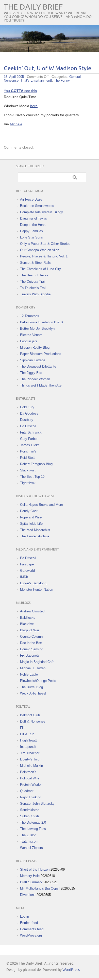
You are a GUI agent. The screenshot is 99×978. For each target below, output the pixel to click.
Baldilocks (27, 617)
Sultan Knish (29, 816)
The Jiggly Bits (31, 373)
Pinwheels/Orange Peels (38, 681)
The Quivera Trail (32, 281)
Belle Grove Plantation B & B (41, 322)
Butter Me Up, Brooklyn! (38, 328)
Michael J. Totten (32, 668)
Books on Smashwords (37, 206)
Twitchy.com (29, 841)
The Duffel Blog (31, 687)
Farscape (27, 564)
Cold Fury (27, 407)
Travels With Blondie (35, 294)
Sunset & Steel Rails (35, 263)
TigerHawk (28, 483)
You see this (20, 91)
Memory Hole (30, 876)
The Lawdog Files (33, 829)
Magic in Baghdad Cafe (37, 662)
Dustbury (26, 420)
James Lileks (30, 445)
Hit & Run (27, 734)
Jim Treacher (29, 753)
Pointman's (28, 451)
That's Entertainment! (36, 80)
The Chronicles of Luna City (40, 269)
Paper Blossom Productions (40, 354)
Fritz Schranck (31, 432)
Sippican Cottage (32, 360)
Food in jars (28, 341)
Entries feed (29, 923)
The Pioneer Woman (35, 379)
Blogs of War (29, 630)
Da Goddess (29, 413)
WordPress (71, 970)
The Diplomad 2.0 (33, 822)
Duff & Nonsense (32, 721)
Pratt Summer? (31, 882)
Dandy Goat (29, 511)
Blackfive (27, 624)
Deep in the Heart (33, 225)
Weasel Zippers (31, 848)
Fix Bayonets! (30, 655)
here (34, 106)
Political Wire (29, 778)
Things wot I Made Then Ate (40, 385)
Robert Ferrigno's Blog (36, 464)
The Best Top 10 (32, 477)
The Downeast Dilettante (38, 366)
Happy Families (31, 231)
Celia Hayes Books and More (41, 505)
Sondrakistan (29, 810)
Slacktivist (28, 470)
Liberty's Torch (30, 759)
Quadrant (27, 791)
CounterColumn (31, 636)
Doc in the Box (31, 643)
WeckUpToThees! (33, 693)
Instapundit (28, 747)
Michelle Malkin (31, 766)
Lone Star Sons (31, 237)
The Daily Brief (33, 7)
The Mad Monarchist (35, 530)
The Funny (62, 80)
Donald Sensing (31, 649)
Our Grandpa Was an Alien (39, 250)
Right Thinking (30, 797)
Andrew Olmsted (32, 611)
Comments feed (31, 929)
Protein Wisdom (31, 784)
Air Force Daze (31, 199)
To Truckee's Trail (33, 288)
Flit (22, 728)
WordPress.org (31, 935)
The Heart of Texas (34, 275)
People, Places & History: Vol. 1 (44, 256)
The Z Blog (28, 835)
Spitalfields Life (31, 524)
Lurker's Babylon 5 (33, 583)
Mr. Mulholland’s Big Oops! (40, 888)
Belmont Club (30, 715)
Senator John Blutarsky (37, 803)
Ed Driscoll (28, 426)
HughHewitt (28, 740)
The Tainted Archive (34, 536)
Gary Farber (29, 439)
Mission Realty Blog (35, 347)
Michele (16, 124)
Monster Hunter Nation (36, 589)
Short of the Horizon (35, 869)
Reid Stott (27, 458)
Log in (24, 916)
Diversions (28, 895)
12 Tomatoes (29, 316)
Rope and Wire (31, 517)
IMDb (24, 577)
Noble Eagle (29, 674)
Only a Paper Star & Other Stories (45, 244)
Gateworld (27, 571)
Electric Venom (31, 335)
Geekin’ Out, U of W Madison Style (47, 68)
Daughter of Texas (33, 218)
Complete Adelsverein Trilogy (41, 212)
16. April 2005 (14, 77)
